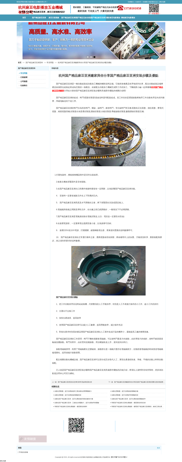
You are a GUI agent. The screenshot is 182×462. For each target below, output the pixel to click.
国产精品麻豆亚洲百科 (34, 63)
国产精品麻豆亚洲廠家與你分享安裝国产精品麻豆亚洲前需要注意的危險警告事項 (141, 382)
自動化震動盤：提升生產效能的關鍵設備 (124, 391)
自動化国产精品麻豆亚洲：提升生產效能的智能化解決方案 (73, 399)
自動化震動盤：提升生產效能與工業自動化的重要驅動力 (73, 391)
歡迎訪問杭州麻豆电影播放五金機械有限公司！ (32, 2)
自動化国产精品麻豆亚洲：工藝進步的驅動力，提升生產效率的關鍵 (76, 403)
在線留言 (138, 2)
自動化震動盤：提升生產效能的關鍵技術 (67, 395)
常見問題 (50, 63)
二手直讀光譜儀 (22, 452)
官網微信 (131, 2)
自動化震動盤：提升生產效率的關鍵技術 (124, 395)
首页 (19, 63)
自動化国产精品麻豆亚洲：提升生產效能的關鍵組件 (128, 399)
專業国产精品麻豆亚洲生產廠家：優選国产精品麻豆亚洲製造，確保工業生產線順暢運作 (137, 406)
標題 (20, 448)
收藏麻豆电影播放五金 (150, 2)
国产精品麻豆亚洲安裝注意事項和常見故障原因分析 (75, 382)
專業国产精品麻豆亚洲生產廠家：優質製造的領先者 (128, 403)
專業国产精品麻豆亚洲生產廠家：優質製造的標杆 (70, 406)
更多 (158, 448)
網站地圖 (162, 2)
